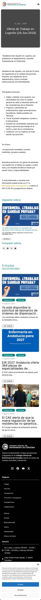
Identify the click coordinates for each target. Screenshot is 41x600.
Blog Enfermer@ (9, 522)
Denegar (20, 590)
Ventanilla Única (9, 502)
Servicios (7, 488)
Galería (6, 527)
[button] (38, 564)
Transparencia (8, 493)
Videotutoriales (9, 531)
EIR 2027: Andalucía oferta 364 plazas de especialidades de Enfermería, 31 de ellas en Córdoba (20, 368)
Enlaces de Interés (10, 536)
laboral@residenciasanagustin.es (15, 186)
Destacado (8, 300)
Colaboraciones (9, 507)
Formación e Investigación (12, 498)
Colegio (6, 484)
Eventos (6, 518)
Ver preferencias (20, 595)
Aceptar (20, 584)
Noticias (21, 300)
